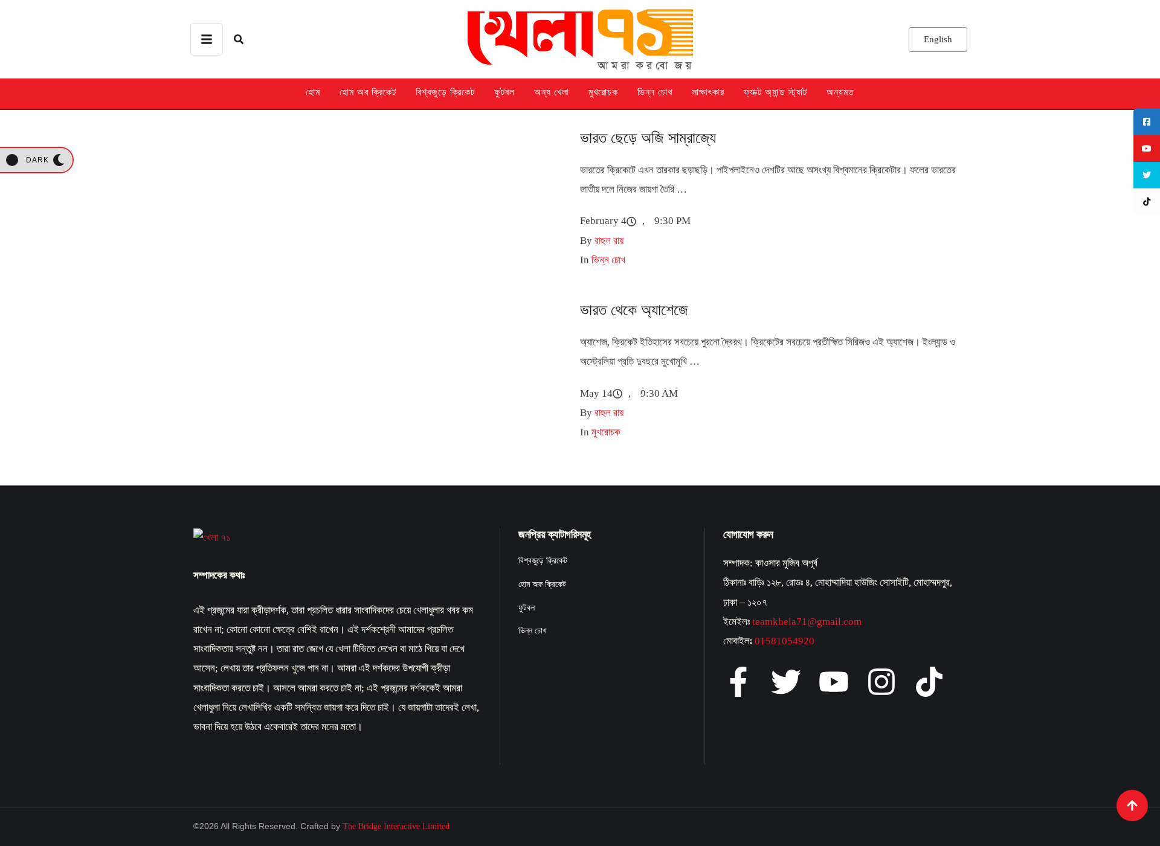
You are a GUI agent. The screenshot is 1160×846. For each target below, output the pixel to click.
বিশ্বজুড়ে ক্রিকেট (445, 92)
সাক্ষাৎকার (708, 92)
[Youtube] (834, 682)
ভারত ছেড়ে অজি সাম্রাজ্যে (648, 138)
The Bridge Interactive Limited (396, 826)
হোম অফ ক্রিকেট (542, 584)
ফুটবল (504, 92)
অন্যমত (840, 92)
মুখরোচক (603, 92)
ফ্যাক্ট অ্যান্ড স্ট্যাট (775, 92)
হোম (313, 92)
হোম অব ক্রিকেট (368, 92)
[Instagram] (881, 682)
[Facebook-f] (738, 682)
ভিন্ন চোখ (654, 92)
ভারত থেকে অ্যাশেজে (634, 310)
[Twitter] (786, 682)
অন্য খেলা (551, 92)
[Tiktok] (929, 682)
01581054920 (784, 641)
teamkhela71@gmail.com (807, 621)
